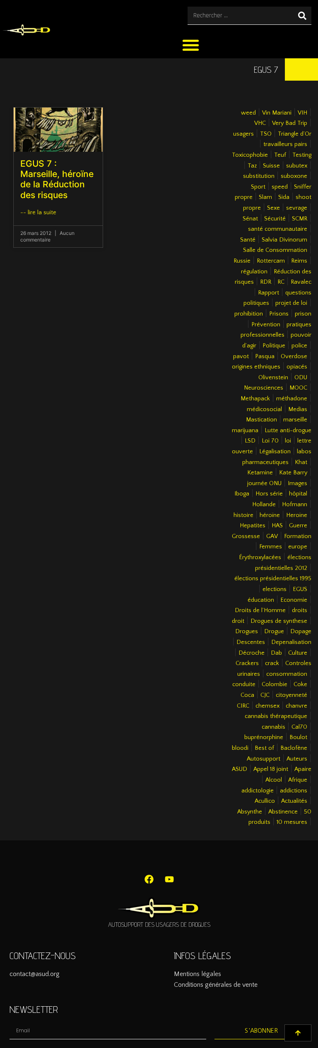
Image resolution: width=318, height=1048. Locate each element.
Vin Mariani (277, 113)
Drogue (274, 631)
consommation (286, 674)
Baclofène (293, 748)
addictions (293, 790)
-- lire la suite (38, 212)
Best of (264, 748)
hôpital (298, 494)
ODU (300, 377)
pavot (241, 356)
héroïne (270, 515)
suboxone (294, 176)
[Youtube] (169, 879)
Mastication (261, 419)
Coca (247, 695)
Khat (301, 462)
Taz (252, 166)
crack (272, 663)
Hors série (269, 494)
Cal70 (299, 727)
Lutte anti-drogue (288, 430)
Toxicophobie (250, 155)
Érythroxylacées (260, 557)
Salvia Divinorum (284, 240)
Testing (301, 155)
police (299, 345)
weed (248, 113)
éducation (261, 600)
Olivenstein (273, 377)
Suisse (271, 166)
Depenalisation (291, 642)
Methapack (255, 398)
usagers (243, 134)
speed (280, 187)
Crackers (247, 663)
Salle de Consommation (275, 250)
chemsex (267, 706)
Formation (297, 536)
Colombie (274, 684)
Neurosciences (263, 388)
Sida (283, 197)
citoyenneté (291, 695)
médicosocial (264, 409)
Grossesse (246, 536)
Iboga (241, 494)
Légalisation (275, 451)
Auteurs (297, 759)
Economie (293, 600)
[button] (191, 44)
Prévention (265, 324)
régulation (254, 271)
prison (303, 314)
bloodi (240, 748)
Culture (297, 653)
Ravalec (301, 282)
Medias (297, 409)
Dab (276, 653)
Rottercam (271, 261)
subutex (296, 166)
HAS (277, 525)
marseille (295, 419)
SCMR (299, 218)
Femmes (270, 546)
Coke (300, 684)
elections (275, 589)
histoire (243, 515)
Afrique (297, 780)
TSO (266, 134)
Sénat (250, 218)
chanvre (296, 706)
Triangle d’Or (294, 134)
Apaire (302, 769)
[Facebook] (149, 879)
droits (299, 610)
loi (288, 441)
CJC (265, 695)
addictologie (257, 790)
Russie (242, 261)
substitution (259, 176)
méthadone (291, 398)
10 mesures (292, 822)
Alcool (273, 780)
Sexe (273, 208)
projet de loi (291, 303)
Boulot (298, 737)
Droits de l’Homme (260, 610)
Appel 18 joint (270, 769)
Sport (258, 187)
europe (297, 546)
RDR (265, 282)
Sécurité (275, 218)
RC (280, 282)
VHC (260, 123)
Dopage (300, 631)
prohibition (248, 314)
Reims (299, 261)
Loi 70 (270, 441)
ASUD (239, 769)
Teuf (280, 155)
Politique (274, 345)
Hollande (264, 504)
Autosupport (263, 759)
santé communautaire (277, 229)
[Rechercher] (302, 15)
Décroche (251, 653)
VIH (302, 113)
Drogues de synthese (279, 621)
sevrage (296, 208)
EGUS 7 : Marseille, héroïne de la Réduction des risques (57, 179)
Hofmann (294, 504)
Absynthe (249, 812)
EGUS (300, 589)
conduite (243, 684)
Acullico (265, 801)
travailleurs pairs (285, 144)
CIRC (243, 706)
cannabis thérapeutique (276, 716)
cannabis (273, 727)
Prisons (279, 314)
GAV (272, 536)
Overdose (294, 356)
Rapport (268, 293)
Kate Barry (293, 472)
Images (297, 483)
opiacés (297, 367)
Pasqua (265, 356)
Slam (265, 197)
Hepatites (252, 525)
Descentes (250, 642)
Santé (247, 240)
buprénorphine (263, 737)
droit (238, 621)
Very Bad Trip (289, 123)
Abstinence (283, 812)
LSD (250, 441)
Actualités (294, 801)
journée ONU (264, 483)
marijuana (245, 430)
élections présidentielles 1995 (272, 578)
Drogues (246, 631)
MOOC (298, 388)
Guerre (298, 525)
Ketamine (260, 472)
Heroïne (296, 515)
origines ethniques (256, 367)
